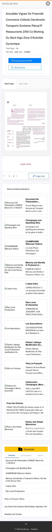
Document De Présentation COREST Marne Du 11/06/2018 (35, 200)
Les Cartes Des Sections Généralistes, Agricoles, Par (26, 506)
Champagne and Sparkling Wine (34, 221)
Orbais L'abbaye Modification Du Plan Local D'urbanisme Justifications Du (34, 343)
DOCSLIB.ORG (10, 3)
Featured (11, 455)
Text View (23, 83)
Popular (40, 455)
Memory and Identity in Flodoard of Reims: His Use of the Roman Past (35, 263)
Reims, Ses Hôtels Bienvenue (34, 423)
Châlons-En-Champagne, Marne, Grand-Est (35, 383)
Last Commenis (26, 455)
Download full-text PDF (23, 60)
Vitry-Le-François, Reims (14, 499)
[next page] (16, 176)
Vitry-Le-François (34, 363)
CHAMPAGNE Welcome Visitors (34, 242)
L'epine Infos (32, 283)
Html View (9, 83)
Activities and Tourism (13, 514)
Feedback (34, 529)
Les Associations (34, 323)
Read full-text (19, 67)
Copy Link (40, 176)
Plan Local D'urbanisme (32, 303)
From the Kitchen (15, 403)
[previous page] (4, 176)
